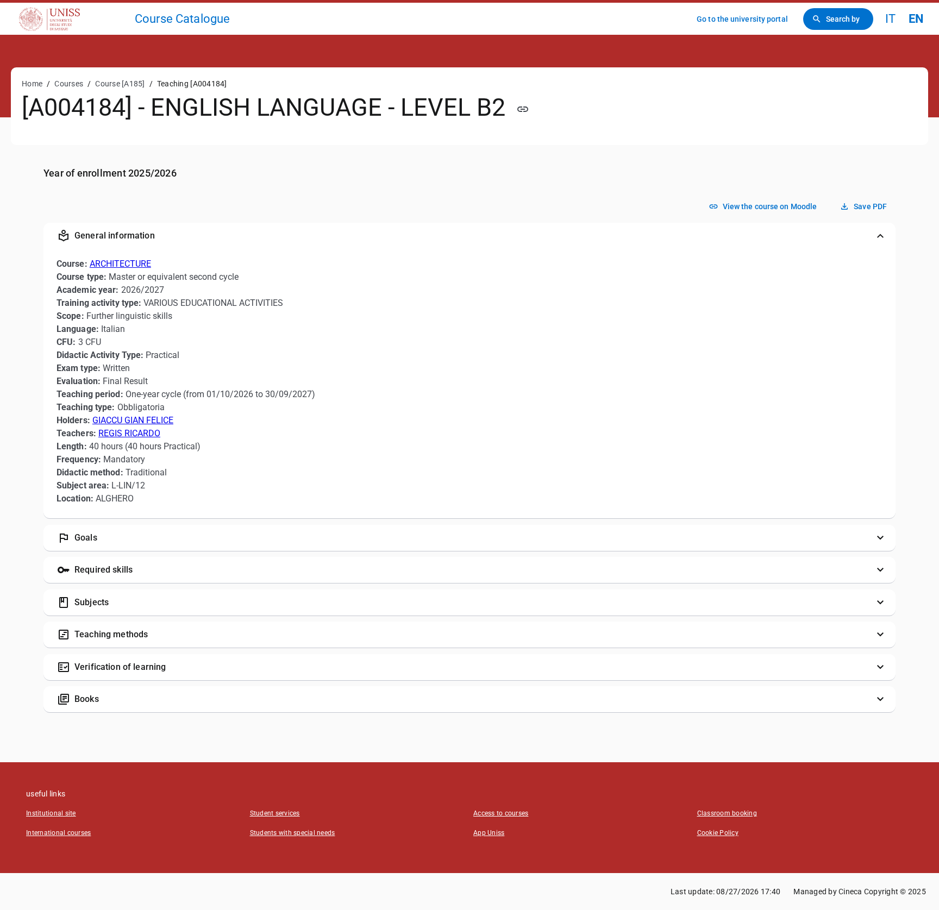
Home (32, 83)
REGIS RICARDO (129, 433)
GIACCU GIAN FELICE (132, 420)
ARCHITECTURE (120, 264)
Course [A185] (120, 83)
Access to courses (500, 813)
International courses (58, 833)
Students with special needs (292, 833)
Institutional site (51, 813)
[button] (469, 236)
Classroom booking (727, 813)
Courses (68, 83)
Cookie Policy (717, 833)
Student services (275, 813)
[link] (71, 19)
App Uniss (488, 833)
